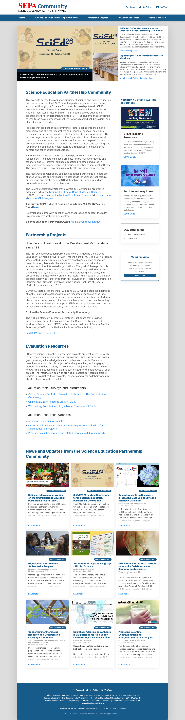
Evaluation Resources (128, 17)
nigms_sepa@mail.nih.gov (86, 221)
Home (22, 17)
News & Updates (157, 17)
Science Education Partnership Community (56, 17)
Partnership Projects (98, 17)
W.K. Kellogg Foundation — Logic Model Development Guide (62, 406)
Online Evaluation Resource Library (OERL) (52, 401)
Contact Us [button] (102, 708)
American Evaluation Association (46, 421)
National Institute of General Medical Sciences (75, 192)
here (36, 207)
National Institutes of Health (75, 195)
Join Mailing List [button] (118, 708)
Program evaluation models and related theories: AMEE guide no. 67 (66, 433)
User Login (140, 275)
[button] (21, 53)
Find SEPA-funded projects (41, 333)
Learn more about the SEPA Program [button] (77, 708)
